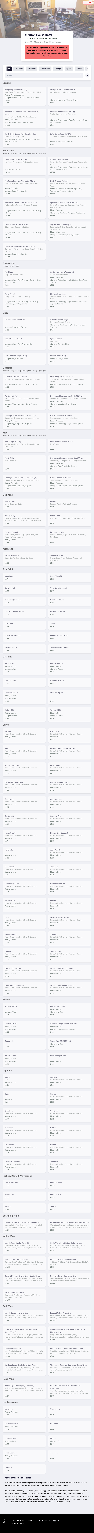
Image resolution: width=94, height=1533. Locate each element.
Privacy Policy (18, 1523)
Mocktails (32, 69)
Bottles (79, 69)
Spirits (68, 69)
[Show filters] (87, 75)
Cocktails (19, 69)
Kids (8, 69)
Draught (58, 69)
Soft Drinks (45, 69)
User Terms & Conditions (22, 1521)
